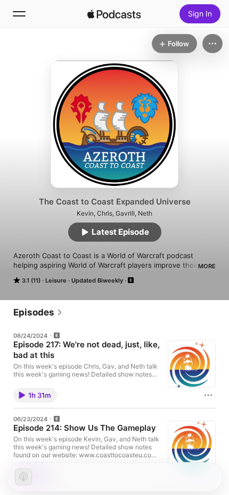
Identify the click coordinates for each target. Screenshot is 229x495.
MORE (207, 266)
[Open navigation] (19, 13)
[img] (114, 13)
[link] (38, 312)
